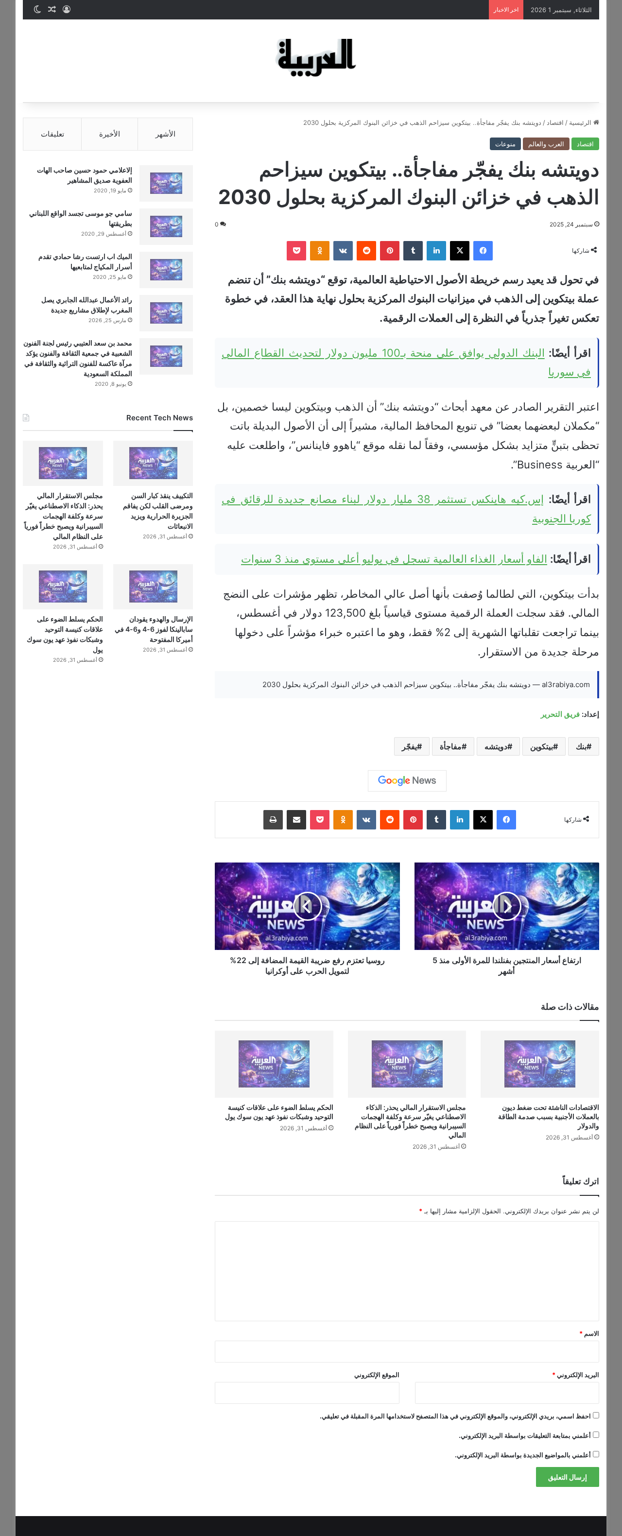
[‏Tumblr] (413, 250)
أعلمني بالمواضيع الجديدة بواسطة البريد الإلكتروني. (523, 1455)
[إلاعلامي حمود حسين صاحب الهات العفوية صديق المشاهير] (166, 183)
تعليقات (52, 133)
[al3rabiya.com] (311, 61)
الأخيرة (109, 133)
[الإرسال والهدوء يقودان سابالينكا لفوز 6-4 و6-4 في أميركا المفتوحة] (153, 586)
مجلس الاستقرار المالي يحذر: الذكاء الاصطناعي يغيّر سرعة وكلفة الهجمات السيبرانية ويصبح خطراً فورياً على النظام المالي (63, 515)
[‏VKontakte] (343, 250)
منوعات (505, 144)
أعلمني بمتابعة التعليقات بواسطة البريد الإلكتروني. (525, 1435)
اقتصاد (555, 122)
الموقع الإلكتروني (376, 1375)
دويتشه (495, 746)
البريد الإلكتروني (575, 1375)
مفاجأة (451, 746)
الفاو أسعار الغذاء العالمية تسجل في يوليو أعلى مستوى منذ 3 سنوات (394, 558)
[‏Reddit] (366, 250)
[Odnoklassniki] (319, 250)
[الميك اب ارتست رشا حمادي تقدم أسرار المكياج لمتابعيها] (166, 270)
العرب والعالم (546, 144)
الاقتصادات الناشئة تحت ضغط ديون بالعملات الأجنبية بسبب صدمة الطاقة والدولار (548, 1116)
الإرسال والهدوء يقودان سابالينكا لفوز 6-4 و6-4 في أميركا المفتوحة (154, 629)
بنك (581, 746)
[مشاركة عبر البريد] (296, 819)
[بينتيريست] (389, 250)
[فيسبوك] (483, 250)
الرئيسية (581, 122)
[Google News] (407, 781)
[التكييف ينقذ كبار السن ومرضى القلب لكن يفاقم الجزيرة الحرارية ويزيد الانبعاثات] (153, 463)
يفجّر (409, 746)
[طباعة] (273, 819)
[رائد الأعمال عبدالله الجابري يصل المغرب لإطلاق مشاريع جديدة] (166, 313)
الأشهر (165, 133)
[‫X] (459, 250)
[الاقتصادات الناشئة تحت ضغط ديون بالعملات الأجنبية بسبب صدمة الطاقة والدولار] (540, 1064)
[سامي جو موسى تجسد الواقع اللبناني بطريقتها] (166, 226)
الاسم (589, 1333)
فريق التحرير (560, 714)
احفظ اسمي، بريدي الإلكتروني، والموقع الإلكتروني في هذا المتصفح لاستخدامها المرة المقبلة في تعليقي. (455, 1416)
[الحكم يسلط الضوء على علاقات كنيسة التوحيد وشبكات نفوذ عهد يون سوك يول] (274, 1064)
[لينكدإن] (436, 250)
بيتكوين (541, 746)
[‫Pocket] (296, 250)
